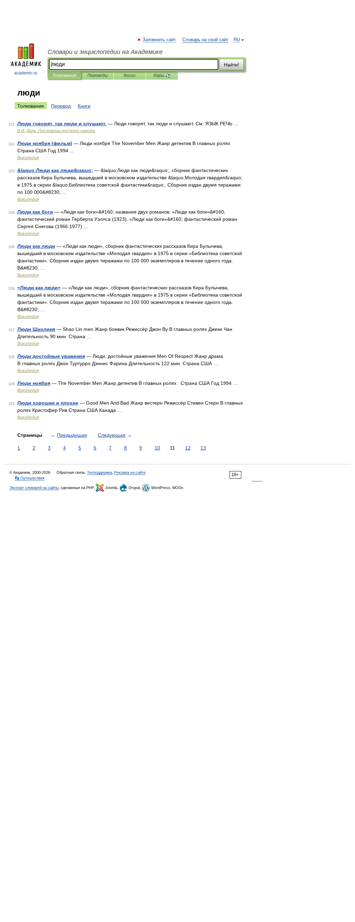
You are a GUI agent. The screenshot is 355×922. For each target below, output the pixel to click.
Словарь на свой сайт (205, 39)
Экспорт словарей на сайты (34, 488)
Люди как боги (35, 212)
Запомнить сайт (159, 39)
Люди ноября (33, 383)
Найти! (231, 64)
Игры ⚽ (162, 75)
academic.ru (25, 73)
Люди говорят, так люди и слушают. (61, 123)
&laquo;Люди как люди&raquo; (55, 170)
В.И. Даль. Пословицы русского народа (56, 130)
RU (237, 39)
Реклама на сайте (130, 472)
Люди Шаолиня (36, 329)
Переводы (97, 75)
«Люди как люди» (39, 287)
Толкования (64, 75)
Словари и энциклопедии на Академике (105, 51)
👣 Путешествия (29, 478)
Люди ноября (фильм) (44, 143)
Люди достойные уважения (51, 356)
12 (188, 448)
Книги (130, 75)
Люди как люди (36, 246)
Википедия (28, 157)
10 (157, 448)
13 (203, 448)
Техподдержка (99, 472)
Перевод (61, 106)
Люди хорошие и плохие (47, 403)
